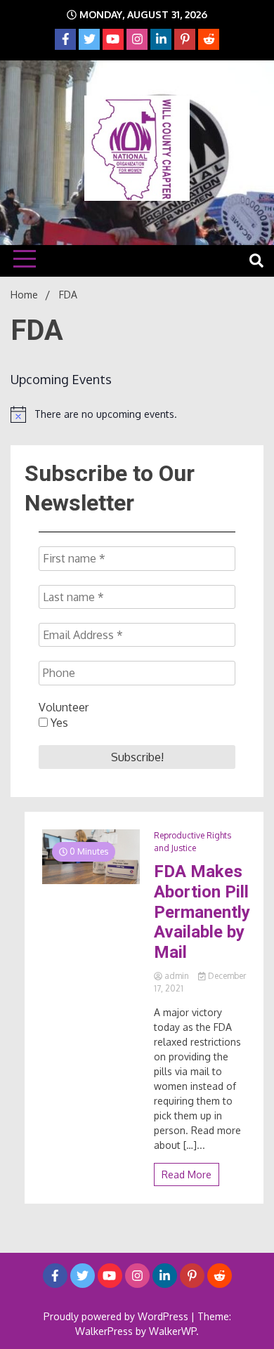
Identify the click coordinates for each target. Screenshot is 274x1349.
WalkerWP (172, 1331)
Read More (186, 1174)
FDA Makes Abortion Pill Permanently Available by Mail (202, 912)
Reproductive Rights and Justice (192, 841)
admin (176, 975)
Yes (58, 723)
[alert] (137, 414)
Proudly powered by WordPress (117, 1316)
